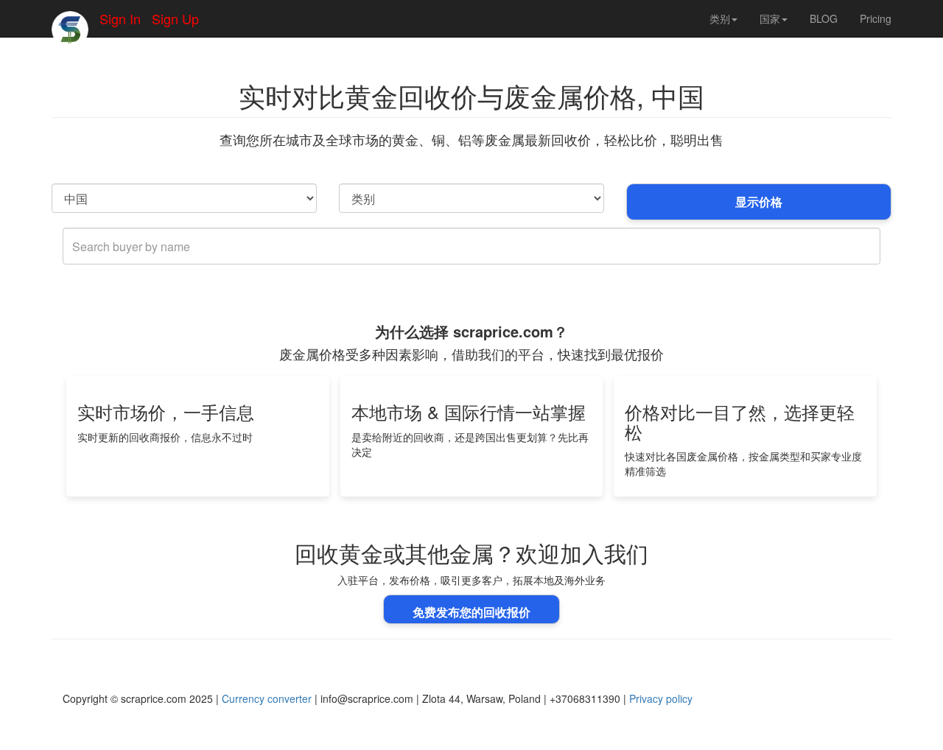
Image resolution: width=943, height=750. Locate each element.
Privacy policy (661, 698)
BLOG (824, 18)
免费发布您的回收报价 (471, 611)
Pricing (875, 18)
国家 (770, 18)
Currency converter (267, 698)
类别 (719, 18)
